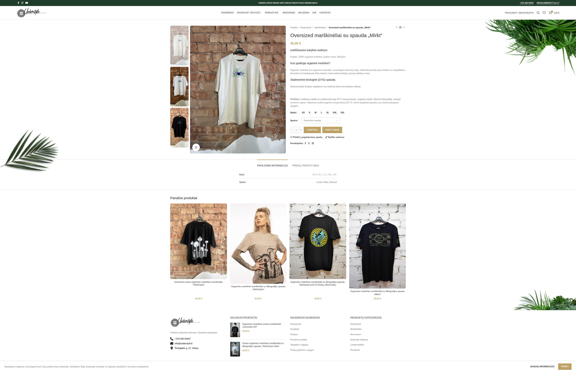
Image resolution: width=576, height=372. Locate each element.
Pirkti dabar (332, 130)
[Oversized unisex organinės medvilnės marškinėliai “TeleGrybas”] (198, 241)
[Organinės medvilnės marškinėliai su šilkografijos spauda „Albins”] (377, 245)
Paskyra (294, 334)
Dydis (293, 112)
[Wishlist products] (544, 13)
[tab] (272, 164)
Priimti (564, 366)
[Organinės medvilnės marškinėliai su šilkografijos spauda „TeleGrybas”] (258, 243)
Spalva (293, 120)
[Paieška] (538, 13)
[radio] (303, 112)
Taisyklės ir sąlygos (299, 344)
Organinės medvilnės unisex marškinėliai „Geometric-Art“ (261, 325)
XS (313, 174)
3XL (335, 174)
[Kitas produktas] (404, 27)
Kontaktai (294, 329)
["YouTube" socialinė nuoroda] (26, 3)
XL (325, 174)
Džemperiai (355, 324)
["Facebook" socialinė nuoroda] (18, 3)
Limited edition (357, 344)
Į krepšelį (312, 130)
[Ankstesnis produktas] (397, 27)
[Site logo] (32, 12)
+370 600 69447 (527, 3)
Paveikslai (355, 350)
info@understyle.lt (548, 3)
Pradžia (293, 27)
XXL (330, 174)
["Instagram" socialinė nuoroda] (22, 3)
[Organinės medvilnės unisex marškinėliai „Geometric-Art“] (235, 330)
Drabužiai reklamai (359, 339)
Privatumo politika (298, 339)
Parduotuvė (305, 27)
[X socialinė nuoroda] (309, 143)
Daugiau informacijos (542, 366)
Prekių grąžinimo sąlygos (302, 350)
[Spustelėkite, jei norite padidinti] (196, 147)
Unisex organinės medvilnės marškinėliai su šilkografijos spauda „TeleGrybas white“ (263, 344)
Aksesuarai (355, 334)
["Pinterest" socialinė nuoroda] (313, 143)
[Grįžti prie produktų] (400, 27)
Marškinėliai (320, 27)
